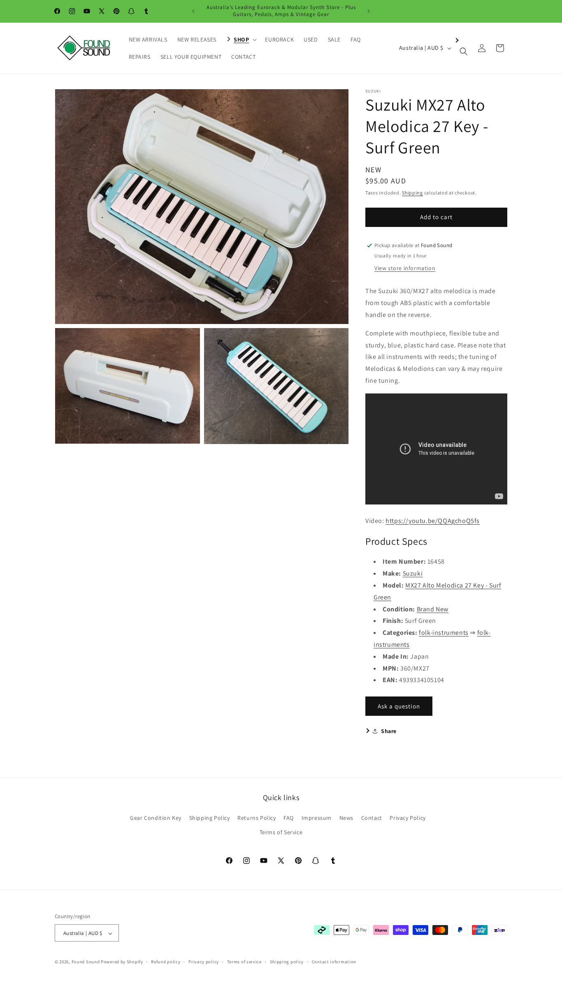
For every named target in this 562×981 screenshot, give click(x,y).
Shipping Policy (209, 817)
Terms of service (244, 962)
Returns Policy (256, 817)
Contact (371, 817)
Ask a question (399, 706)
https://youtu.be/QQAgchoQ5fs (433, 520)
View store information (404, 268)
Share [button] (389, 731)
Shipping (412, 193)
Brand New (432, 609)
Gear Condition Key (155, 817)
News (346, 817)
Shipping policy (287, 962)
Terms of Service (281, 832)
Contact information (334, 962)
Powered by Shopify (122, 962)
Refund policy (165, 962)
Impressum (317, 817)
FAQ (288, 817)
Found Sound (86, 962)
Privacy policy (203, 962)
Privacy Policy (407, 817)
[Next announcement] (369, 11)
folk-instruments (444, 632)
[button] (240, 39)
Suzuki (413, 573)
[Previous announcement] (193, 11)
